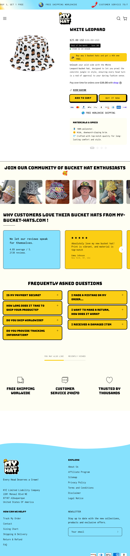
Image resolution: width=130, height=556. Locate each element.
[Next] (122, 249)
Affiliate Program (79, 472)
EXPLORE (73, 460)
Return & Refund (12, 539)
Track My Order (12, 518)
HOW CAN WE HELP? (14, 511)
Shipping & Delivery (15, 534)
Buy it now (113, 98)
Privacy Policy (77, 482)
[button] (118, 18)
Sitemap (72, 477)
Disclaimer (74, 493)
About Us (73, 466)
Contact (7, 523)
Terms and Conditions (81, 487)
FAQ (5, 544)
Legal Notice (75, 498)
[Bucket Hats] (65, 18)
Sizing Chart (10, 529)
